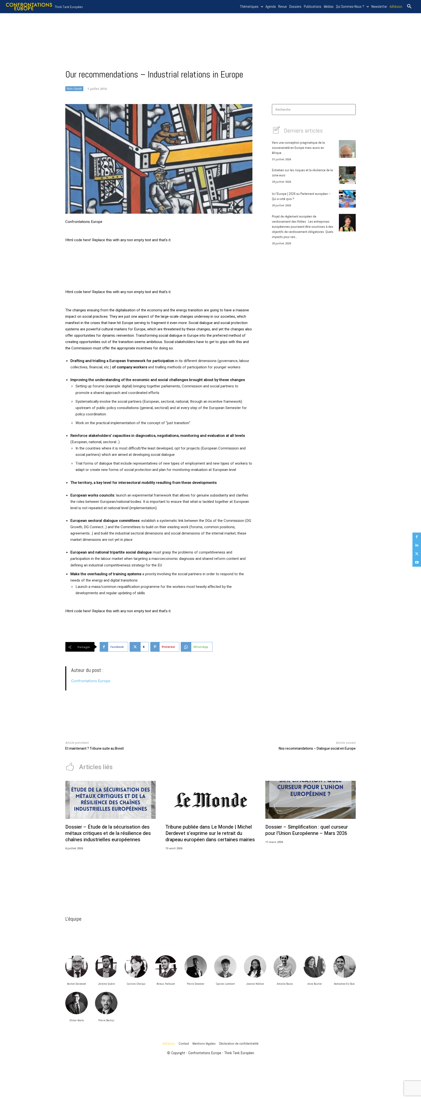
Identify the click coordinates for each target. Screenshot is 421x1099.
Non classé (74, 88)
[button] (409, 6)
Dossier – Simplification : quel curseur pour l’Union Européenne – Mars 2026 (306, 830)
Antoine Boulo (285, 983)
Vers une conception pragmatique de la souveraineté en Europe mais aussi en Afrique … (298, 147)
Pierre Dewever (195, 983)
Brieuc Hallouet (166, 983)
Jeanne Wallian (255, 983)
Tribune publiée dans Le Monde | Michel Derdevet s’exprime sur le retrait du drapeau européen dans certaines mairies (210, 833)
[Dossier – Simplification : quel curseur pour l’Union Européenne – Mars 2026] (310, 800)
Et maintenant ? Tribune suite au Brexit (94, 748)
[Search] (350, 109)
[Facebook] (416, 537)
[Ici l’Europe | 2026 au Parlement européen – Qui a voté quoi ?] (347, 199)
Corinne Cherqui (136, 983)
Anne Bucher (314, 983)
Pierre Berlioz (106, 1020)
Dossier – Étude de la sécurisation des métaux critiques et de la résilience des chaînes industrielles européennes (108, 833)
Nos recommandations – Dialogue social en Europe (317, 748)
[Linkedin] (416, 545)
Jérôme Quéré (106, 983)
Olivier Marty (76, 1020)
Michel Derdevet (76, 983)
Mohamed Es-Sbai (344, 983)
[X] (416, 554)
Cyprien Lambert (225, 983)
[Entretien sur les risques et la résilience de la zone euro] (347, 175)
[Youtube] (416, 562)
